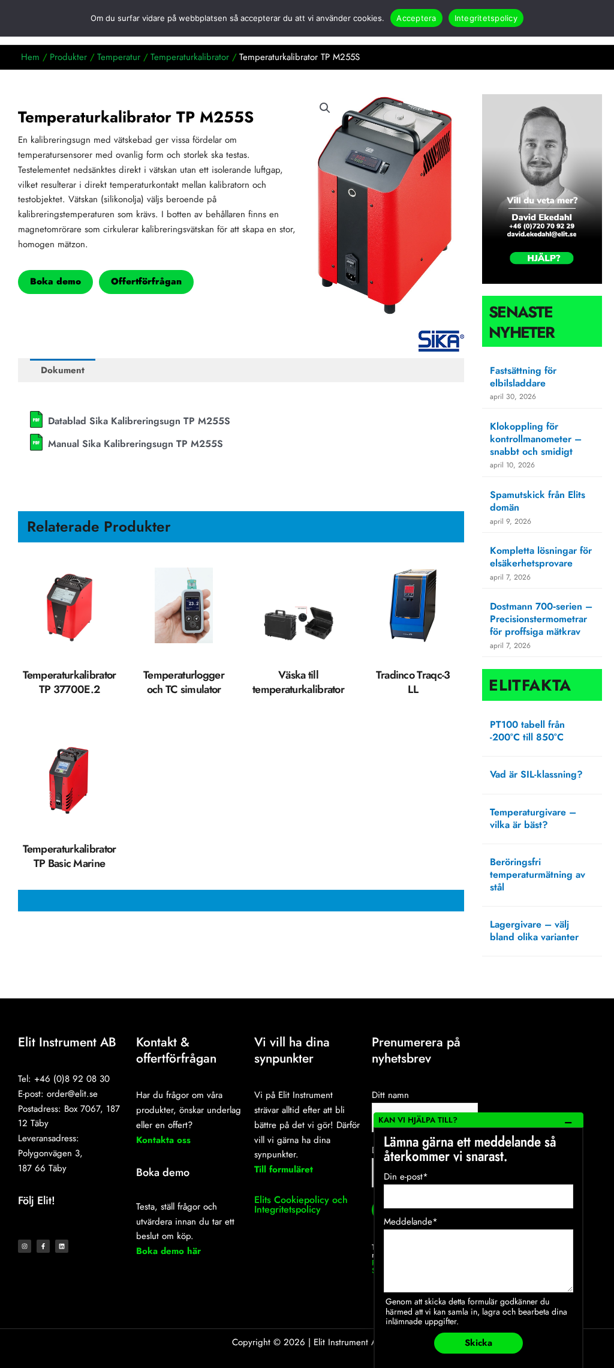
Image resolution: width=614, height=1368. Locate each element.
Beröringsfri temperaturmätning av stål (537, 874)
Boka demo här (168, 1251)
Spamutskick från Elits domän (537, 501)
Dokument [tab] (63, 370)
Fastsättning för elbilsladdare (523, 377)
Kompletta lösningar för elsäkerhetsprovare (541, 557)
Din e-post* (406, 1176)
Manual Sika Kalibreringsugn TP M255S (135, 444)
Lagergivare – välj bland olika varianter (534, 930)
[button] (325, 108)
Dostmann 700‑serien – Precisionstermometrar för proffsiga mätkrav (541, 618)
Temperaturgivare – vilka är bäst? (533, 818)
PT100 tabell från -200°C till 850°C (527, 731)
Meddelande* (411, 1221)
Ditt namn (390, 1095)
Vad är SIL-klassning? (536, 774)
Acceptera (416, 18)
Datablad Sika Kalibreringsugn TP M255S (139, 421)
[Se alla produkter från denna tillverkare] (441, 341)
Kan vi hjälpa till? (418, 1120)
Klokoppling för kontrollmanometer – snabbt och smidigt (536, 438)
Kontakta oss (163, 1140)
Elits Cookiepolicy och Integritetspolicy (301, 1204)
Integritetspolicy (486, 18)
